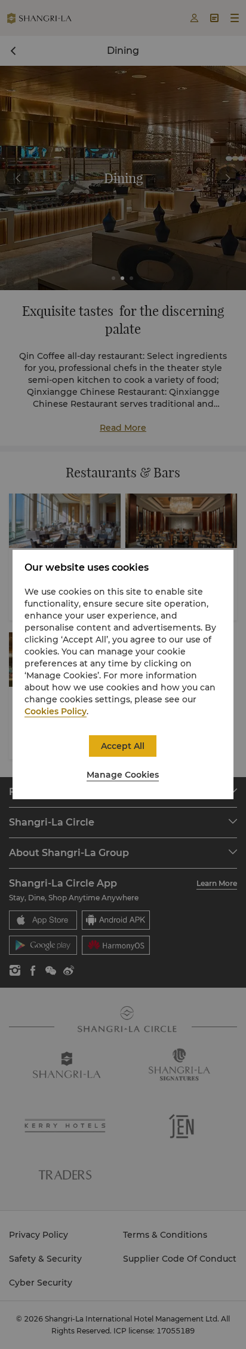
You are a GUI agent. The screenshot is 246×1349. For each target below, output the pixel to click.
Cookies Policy (55, 711)
